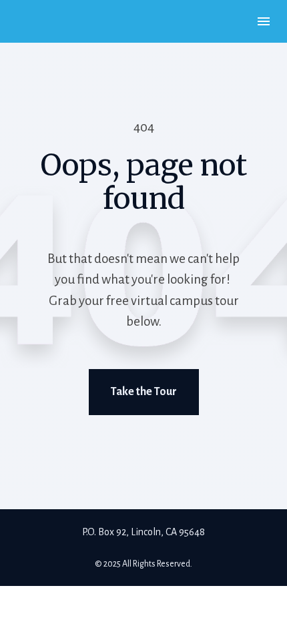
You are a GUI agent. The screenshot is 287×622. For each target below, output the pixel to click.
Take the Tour (144, 392)
